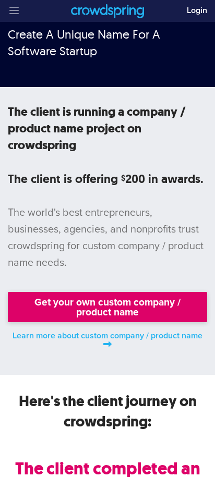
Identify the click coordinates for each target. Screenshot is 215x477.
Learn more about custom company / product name (107, 336)
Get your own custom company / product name (107, 307)
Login (197, 10)
